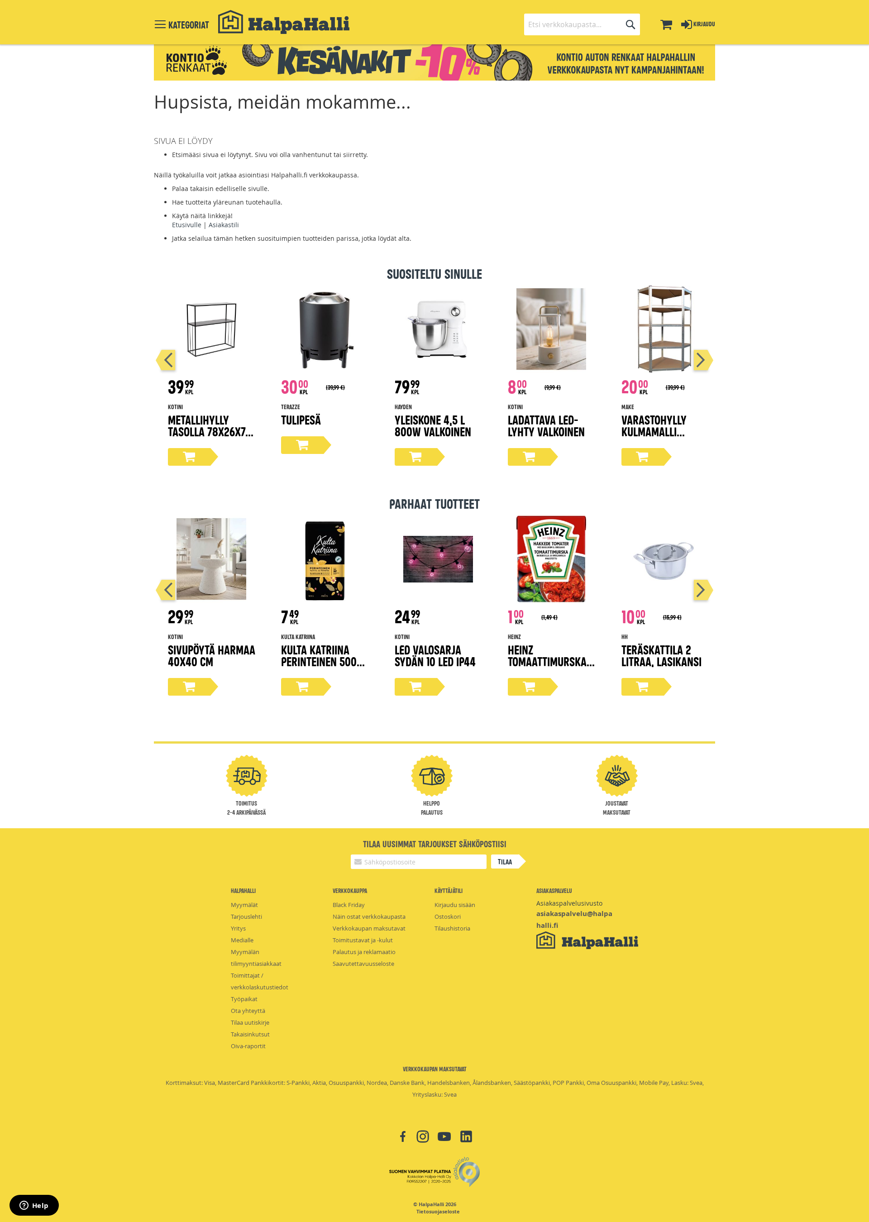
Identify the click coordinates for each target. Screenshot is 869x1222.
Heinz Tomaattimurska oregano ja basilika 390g (547, 667)
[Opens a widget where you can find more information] (34, 1206)
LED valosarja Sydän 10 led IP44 (435, 655)
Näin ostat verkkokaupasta (369, 916)
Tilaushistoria (452, 928)
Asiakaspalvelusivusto (569, 903)
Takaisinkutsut (250, 1034)
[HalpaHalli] (283, 22)
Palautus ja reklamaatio (364, 952)
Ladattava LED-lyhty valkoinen (546, 425)
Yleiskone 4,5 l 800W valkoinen (433, 425)
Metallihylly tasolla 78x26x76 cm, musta (209, 431)
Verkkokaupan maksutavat (369, 928)
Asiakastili (224, 224)
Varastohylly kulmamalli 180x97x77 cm (654, 431)
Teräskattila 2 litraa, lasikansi (661, 655)
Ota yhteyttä (248, 1011)
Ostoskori (447, 916)
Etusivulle (186, 224)
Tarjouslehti (246, 916)
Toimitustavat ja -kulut (363, 940)
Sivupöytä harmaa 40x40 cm (211, 655)
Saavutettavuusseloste (363, 963)
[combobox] (582, 24)
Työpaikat (244, 999)
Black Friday (349, 905)
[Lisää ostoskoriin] (189, 457)
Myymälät (244, 905)
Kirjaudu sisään (454, 905)
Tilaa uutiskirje (250, 1022)
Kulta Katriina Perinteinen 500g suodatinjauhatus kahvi (324, 667)
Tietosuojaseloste (438, 1211)
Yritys (238, 928)
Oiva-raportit (248, 1046)
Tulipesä (301, 419)
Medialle (242, 940)
